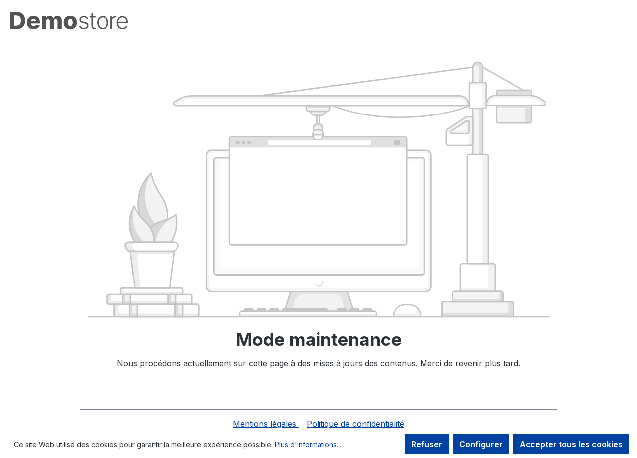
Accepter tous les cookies (571, 444)
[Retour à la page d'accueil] (69, 20)
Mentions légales (266, 424)
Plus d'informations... (308, 444)
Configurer (481, 444)
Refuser (426, 444)
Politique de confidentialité (355, 424)
